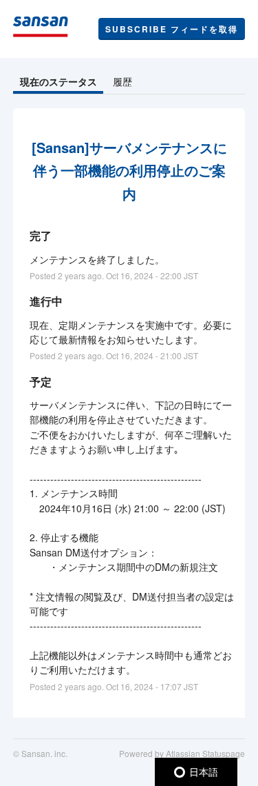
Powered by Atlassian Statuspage (182, 753)
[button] (171, 29)
